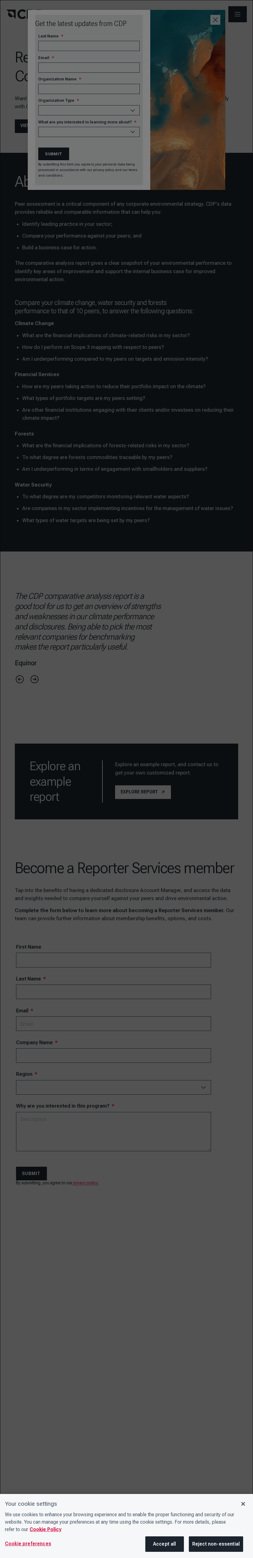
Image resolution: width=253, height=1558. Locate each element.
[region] (126, 1526)
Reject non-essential (216, 1544)
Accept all (164, 1544)
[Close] (243, 1504)
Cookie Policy (45, 1529)
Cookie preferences (28, 1544)
